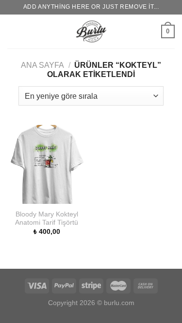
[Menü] (13, 31)
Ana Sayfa (42, 65)
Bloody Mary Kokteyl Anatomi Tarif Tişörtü (46, 219)
